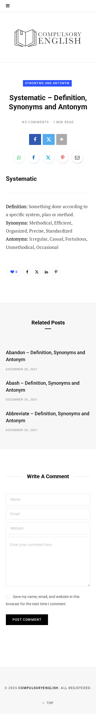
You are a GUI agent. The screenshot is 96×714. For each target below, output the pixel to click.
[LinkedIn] (46, 271)
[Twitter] (49, 139)
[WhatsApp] (19, 157)
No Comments (35, 122)
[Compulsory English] (48, 37)
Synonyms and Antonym (47, 83)
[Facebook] (35, 139)
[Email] (77, 157)
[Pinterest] (62, 157)
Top (50, 703)
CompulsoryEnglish (38, 688)
